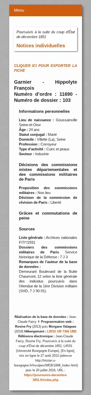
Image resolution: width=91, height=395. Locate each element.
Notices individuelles (41, 45)
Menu (19, 10)
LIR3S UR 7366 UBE (62, 331)
